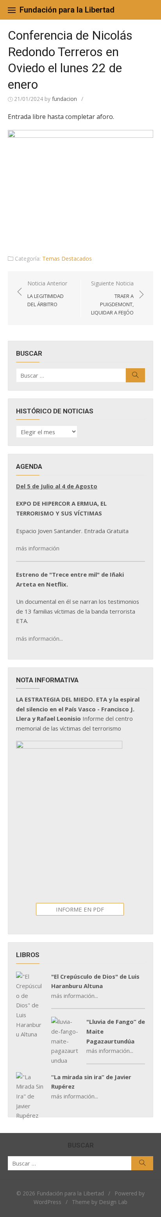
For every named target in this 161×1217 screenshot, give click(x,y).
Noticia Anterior (47, 294)
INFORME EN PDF (80, 909)
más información (37, 548)
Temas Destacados (67, 258)
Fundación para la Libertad (67, 10)
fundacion (64, 98)
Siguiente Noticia (112, 298)
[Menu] (12, 10)
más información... (39, 638)
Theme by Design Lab (99, 1202)
